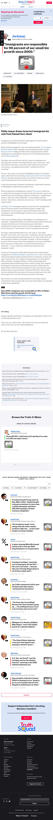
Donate (49, 2)
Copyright (35, 810)
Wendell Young (15, 431)
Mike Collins (14, 653)
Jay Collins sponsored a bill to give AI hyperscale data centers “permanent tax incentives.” (25, 586)
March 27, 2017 (27, 298)
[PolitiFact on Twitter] (4, 801)
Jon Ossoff (14, 495)
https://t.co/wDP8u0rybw (31, 295)
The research (36, 191)
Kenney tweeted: (7, 152)
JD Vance (29, 743)
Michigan (6, 764)
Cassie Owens (6, 124)
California (6, 759)
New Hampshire (7, 766)
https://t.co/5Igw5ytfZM (11, 295)
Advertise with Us (31, 766)
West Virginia (7, 774)
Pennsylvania (7, 771)
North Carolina (7, 769)
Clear (49, 484)
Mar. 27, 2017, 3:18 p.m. (31, 374)
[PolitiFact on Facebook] (6, 801)
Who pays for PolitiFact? (32, 764)
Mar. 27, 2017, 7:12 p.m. (31, 376)
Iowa (5, 763)
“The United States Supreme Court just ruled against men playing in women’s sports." (23, 642)
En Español (29, 763)
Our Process (29, 759)
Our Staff (29, 761)
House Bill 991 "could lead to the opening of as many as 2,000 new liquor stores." (27, 437)
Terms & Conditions (19, 810)
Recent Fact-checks (31, 778)
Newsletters (30, 769)
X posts (13, 539)
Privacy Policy (28, 810)
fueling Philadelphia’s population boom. (25, 255)
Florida (5, 761)
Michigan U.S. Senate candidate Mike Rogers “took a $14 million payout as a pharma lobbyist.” (25, 624)
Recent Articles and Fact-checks (34, 776)
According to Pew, (7, 206)
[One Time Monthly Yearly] (47, 18)
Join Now (38, 22)
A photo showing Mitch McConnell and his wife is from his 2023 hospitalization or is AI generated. (25, 546)
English (22, 7)
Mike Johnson (30, 746)
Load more (26, 695)
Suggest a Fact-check (35, 784)
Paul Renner (14, 579)
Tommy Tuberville (16, 673)
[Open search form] (9, 3)
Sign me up (27, 718)
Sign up (35, 803)
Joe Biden (29, 748)
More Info (4, 20)
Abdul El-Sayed (15, 617)
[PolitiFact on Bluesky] (9, 801)
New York (6, 768)
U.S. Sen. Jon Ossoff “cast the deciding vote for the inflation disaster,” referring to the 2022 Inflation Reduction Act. (24, 661)
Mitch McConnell (31, 745)
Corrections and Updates (32, 768)
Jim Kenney (18, 36)
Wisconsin (6, 776)
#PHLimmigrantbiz (11, 156)
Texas (5, 772)
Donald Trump (15, 519)
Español (31, 7)
